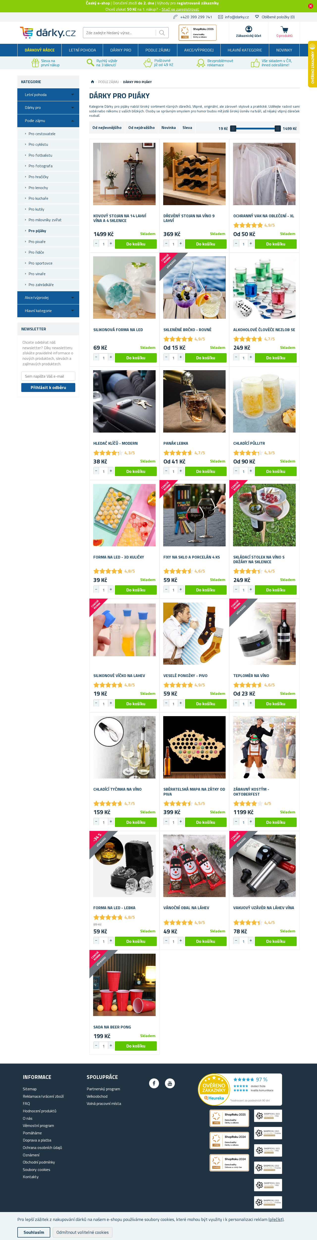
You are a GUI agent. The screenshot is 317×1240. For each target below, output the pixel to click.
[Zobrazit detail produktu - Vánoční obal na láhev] (194, 866)
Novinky (284, 50)
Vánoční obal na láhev (186, 907)
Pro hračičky (38, 177)
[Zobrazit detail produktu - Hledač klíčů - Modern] (124, 401)
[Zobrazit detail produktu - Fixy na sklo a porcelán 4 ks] (194, 515)
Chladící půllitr (249, 443)
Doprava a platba (37, 1140)
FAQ (26, 1103)
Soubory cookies (36, 1169)
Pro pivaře (37, 241)
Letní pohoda (82, 50)
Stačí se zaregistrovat (180, 9)
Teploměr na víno (251, 675)
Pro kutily (36, 209)
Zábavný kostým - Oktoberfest (251, 791)
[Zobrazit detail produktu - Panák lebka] (194, 401)
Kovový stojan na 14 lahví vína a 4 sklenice (119, 218)
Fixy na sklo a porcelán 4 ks (191, 557)
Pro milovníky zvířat (45, 220)
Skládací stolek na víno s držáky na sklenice (259, 559)
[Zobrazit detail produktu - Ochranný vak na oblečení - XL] (264, 174)
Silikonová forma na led (118, 329)
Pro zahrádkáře (41, 285)
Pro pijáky (37, 231)
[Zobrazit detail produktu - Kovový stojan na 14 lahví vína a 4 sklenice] (124, 174)
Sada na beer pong (112, 1027)
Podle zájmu (157, 50)
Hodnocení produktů (39, 1111)
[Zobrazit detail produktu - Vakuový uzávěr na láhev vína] (264, 866)
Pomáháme (32, 1133)
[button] (110, 243)
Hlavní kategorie (245, 50)
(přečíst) (276, 1219)
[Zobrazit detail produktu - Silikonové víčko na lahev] (124, 633)
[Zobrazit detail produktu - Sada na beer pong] (124, 985)
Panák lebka (175, 443)
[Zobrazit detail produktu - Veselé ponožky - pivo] (194, 633)
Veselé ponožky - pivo (185, 675)
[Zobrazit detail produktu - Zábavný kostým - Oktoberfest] (264, 747)
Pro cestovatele (41, 134)
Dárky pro (120, 50)
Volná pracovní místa (104, 1103)
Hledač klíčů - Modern (115, 443)
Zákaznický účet (248, 35)
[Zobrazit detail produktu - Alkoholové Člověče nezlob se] (264, 287)
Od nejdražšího (141, 127)
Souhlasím (34, 1232)
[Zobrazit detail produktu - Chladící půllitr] (264, 401)
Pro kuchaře (38, 198)
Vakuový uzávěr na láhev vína (263, 907)
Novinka (168, 127)
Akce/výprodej (198, 50)
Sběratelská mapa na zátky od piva (194, 791)
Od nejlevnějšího (107, 127)
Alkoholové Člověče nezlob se (264, 329)
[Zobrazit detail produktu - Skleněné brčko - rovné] (194, 287)
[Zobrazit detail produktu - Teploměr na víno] (264, 633)
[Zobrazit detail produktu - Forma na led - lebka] (124, 866)
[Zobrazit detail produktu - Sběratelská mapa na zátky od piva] (194, 747)
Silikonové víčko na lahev (119, 675)
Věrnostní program (38, 1125)
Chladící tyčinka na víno (117, 789)
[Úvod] (92, 82)
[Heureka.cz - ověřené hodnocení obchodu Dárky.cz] (240, 1104)
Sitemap (30, 1089)
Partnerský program (103, 1089)
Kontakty (31, 1177)
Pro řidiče (36, 252)
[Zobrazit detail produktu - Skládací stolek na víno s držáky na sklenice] (264, 515)
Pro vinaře (37, 274)
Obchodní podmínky (39, 1162)
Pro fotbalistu (40, 155)
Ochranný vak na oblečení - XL (263, 216)
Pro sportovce (40, 263)
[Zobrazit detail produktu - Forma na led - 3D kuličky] (124, 515)
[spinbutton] (103, 244)
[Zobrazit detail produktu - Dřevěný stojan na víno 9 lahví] (194, 174)
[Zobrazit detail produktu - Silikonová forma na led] (124, 287)
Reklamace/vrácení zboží (43, 1096)
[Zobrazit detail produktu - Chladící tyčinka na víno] (124, 747)
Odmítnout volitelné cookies (82, 1232)
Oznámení (31, 1155)
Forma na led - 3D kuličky (118, 557)
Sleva (187, 127)
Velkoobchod (97, 1096)
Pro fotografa (40, 166)
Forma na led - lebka (114, 907)
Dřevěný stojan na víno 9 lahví (188, 218)
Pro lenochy (38, 188)
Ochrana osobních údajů (42, 1147)
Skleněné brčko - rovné (187, 329)
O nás (27, 1118)
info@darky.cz (237, 17)
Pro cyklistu (38, 144)
